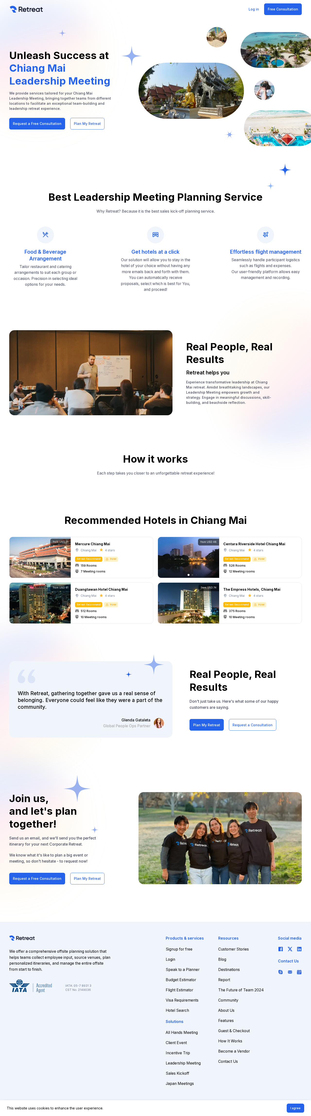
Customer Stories (233, 949)
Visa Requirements (182, 1000)
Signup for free (179, 949)
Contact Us (228, 1061)
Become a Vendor (234, 1051)
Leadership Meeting (183, 1063)
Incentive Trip (178, 1053)
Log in (254, 9)
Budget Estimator (181, 980)
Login (170, 959)
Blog (222, 959)
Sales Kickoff (177, 1073)
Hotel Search (177, 1010)
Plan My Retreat (87, 123)
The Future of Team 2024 (241, 990)
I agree (295, 1108)
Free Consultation (283, 9)
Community (228, 1000)
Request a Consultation (253, 725)
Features (226, 1020)
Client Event (176, 1042)
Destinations (229, 969)
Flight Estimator (179, 990)
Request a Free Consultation (37, 123)
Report (224, 980)
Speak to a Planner (182, 969)
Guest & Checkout (234, 1031)
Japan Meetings (180, 1083)
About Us (226, 1010)
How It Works (230, 1041)
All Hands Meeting (182, 1032)
